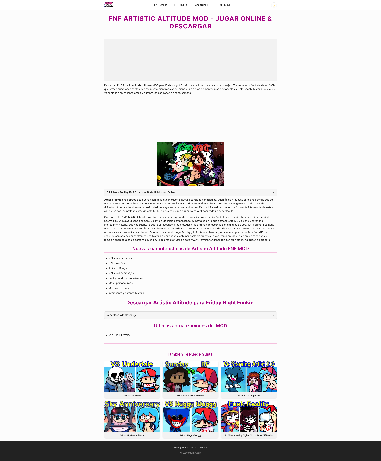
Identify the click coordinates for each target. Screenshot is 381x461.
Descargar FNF (202, 4)
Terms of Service (199, 447)
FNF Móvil (224, 4)
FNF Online (160, 4)
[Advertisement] (190, 60)
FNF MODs (180, 4)
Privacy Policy (181, 447)
